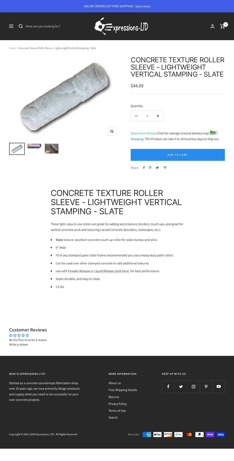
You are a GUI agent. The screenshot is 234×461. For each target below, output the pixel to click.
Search (113, 417)
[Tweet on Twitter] (157, 167)
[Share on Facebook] (144, 167)
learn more (142, 6)
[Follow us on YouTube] (218, 386)
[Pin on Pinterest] (150, 167)
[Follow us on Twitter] (181, 386)
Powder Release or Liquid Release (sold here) (98, 271)
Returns (114, 397)
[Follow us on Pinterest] (206, 386)
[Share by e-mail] (164, 167)
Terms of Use (117, 411)
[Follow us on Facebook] (168, 386)
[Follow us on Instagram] (193, 386)
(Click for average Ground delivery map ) (187, 133)
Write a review (18, 344)
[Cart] (222, 26)
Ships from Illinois (143, 133)
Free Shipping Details (123, 390)
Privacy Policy (118, 404)
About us (115, 383)
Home (12, 48)
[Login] (212, 26)
